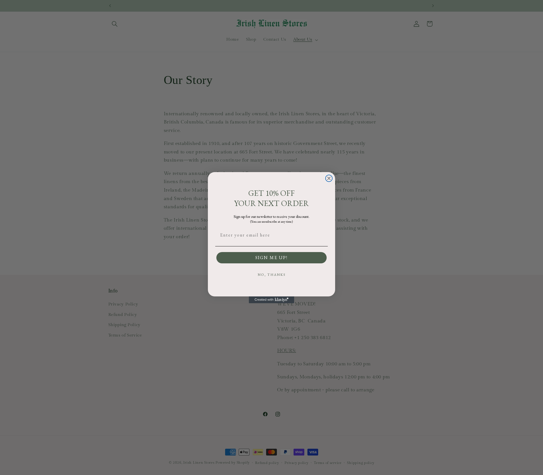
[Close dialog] (329, 178)
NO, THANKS (272, 274)
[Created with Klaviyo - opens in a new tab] (271, 299)
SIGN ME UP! (271, 258)
